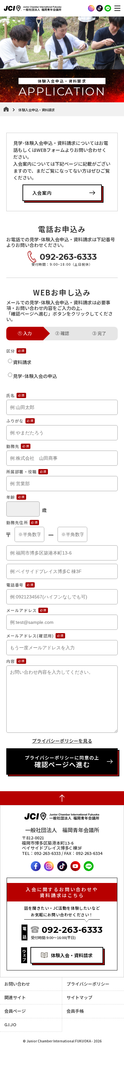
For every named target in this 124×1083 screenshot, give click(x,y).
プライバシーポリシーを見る (62, 740)
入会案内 (42, 192)
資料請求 (22, 362)
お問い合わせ (17, 984)
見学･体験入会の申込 (35, 376)
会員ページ (15, 1011)
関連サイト (15, 997)
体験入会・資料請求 (72, 955)
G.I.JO (10, 1024)
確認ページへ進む (62, 761)
